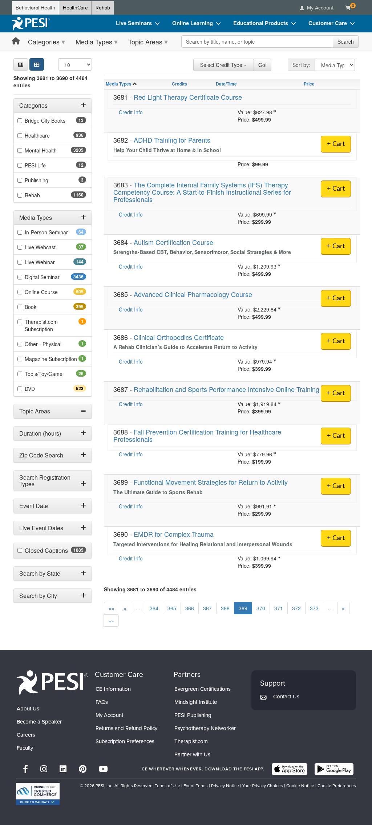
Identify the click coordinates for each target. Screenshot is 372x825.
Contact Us (286, 697)
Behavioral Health (35, 8)
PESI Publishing (192, 715)
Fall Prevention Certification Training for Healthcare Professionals (197, 435)
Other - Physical (53, 344)
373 (314, 608)
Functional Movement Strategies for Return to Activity (211, 482)
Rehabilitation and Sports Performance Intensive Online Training (226, 389)
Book (43, 306)
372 (296, 608)
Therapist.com (191, 741)
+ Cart (336, 144)
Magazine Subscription (55, 358)
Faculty (25, 748)
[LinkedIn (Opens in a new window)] (63, 769)
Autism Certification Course (173, 242)
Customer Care (327, 23)
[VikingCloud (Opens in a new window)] (38, 794)
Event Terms (195, 785)
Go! (262, 64)
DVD (43, 388)
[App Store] (289, 769)
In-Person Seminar (55, 232)
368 (225, 608)
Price (309, 83)
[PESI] (52, 683)
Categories (44, 41)
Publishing (46, 180)
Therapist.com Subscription (49, 325)
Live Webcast (51, 247)
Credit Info (131, 112)
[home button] (16, 41)
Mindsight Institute (195, 702)
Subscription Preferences (125, 741)
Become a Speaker (39, 722)
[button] (20, 64)
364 (154, 608)
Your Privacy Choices (262, 785)
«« (111, 608)
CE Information (113, 689)
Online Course (54, 292)
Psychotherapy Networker (205, 728)
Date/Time (226, 83)
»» (111, 620)
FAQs (102, 702)
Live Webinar (53, 262)
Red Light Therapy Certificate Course (188, 97)
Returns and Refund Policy (126, 728)
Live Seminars (134, 23)
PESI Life (47, 165)
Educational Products (260, 23)
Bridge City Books (55, 120)
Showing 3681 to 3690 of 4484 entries (50, 81)
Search (345, 41)
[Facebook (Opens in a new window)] (25, 769)
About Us (28, 709)
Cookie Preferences (337, 785)
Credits (179, 83)
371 (278, 608)
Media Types (94, 41)
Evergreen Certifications (202, 689)
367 (207, 608)
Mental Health (55, 150)
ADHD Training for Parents (172, 139)
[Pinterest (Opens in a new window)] (82, 769)
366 (189, 608)
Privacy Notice (225, 785)
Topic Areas (145, 41)
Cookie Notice (300, 785)
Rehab (103, 8)
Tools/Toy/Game (55, 373)
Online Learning (192, 23)
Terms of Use (167, 785)
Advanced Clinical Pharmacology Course (193, 294)
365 (171, 608)
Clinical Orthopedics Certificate (179, 337)
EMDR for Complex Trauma (174, 534)
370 (260, 608)
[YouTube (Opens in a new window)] (103, 769)
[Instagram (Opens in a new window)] (44, 769)
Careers (26, 735)
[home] (31, 24)
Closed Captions (55, 551)
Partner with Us (192, 754)
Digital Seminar (55, 277)
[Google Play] (334, 769)
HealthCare (75, 8)
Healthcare (50, 135)
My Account (109, 715)
